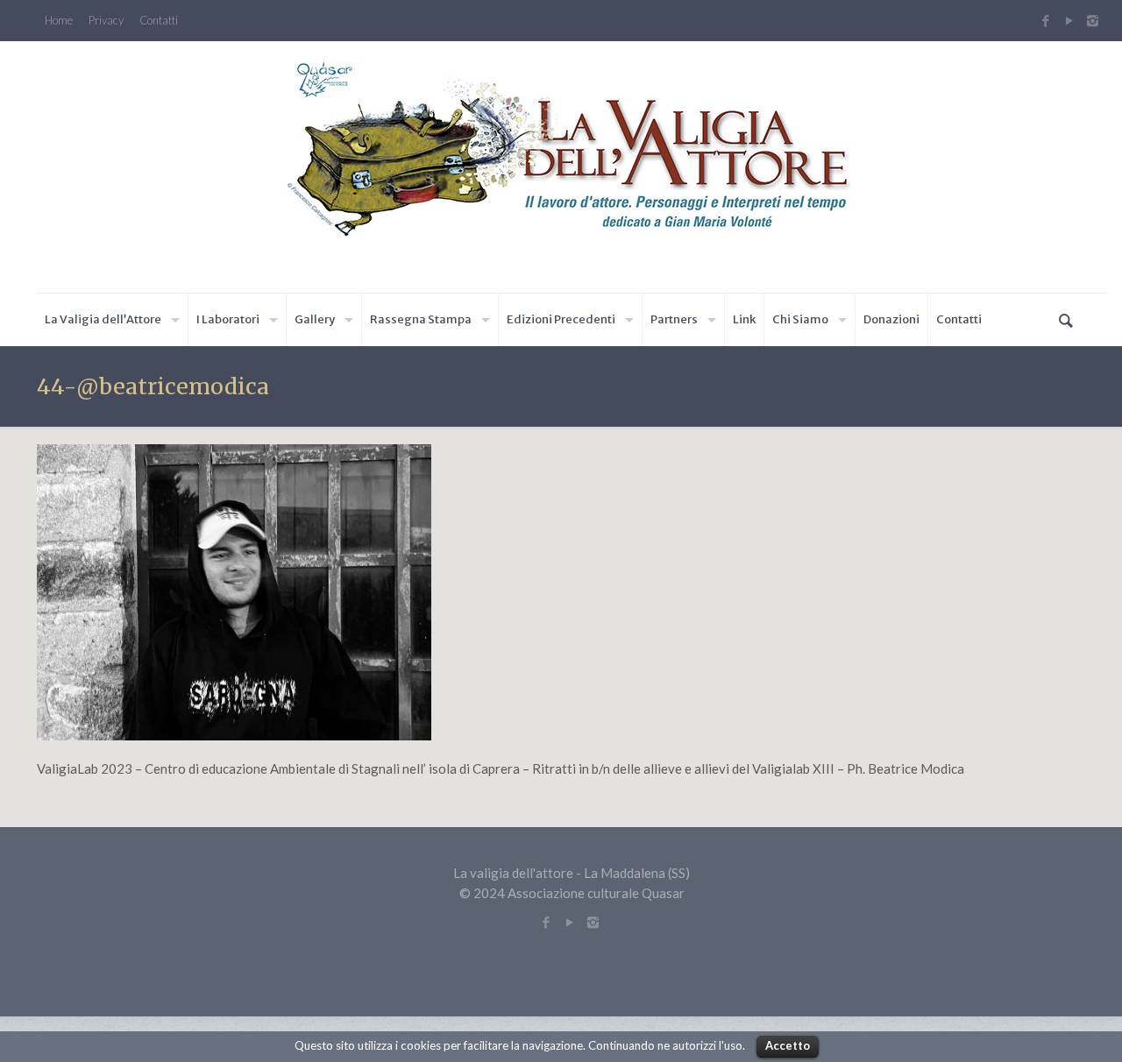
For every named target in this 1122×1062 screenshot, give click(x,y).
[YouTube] (1069, 20)
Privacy (106, 20)
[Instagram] (1094, 20)
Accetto (787, 1045)
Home (59, 20)
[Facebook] (1045, 20)
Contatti (158, 20)
